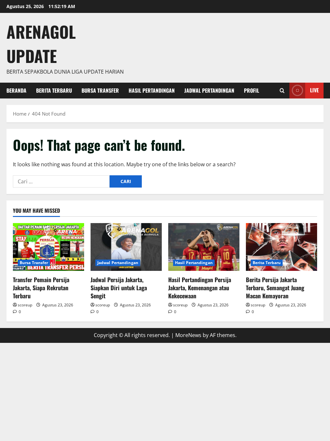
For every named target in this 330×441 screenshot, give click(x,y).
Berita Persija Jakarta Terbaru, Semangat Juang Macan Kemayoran (275, 287)
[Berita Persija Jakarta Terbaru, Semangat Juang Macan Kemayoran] (281, 247)
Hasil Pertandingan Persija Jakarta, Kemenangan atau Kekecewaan (199, 287)
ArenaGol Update (41, 43)
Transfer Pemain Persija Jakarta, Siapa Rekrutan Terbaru (41, 287)
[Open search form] (282, 90)
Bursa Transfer (100, 90)
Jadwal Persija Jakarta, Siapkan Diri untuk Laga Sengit (119, 287)
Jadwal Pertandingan (209, 90)
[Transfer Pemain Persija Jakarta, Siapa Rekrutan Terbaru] (48, 247)
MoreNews (188, 335)
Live (314, 90)
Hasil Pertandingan (152, 90)
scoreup (25, 305)
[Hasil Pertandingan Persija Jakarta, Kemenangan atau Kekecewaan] (203, 247)
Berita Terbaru (54, 90)
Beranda (16, 90)
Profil (251, 90)
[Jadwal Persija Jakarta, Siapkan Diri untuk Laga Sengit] (126, 247)
